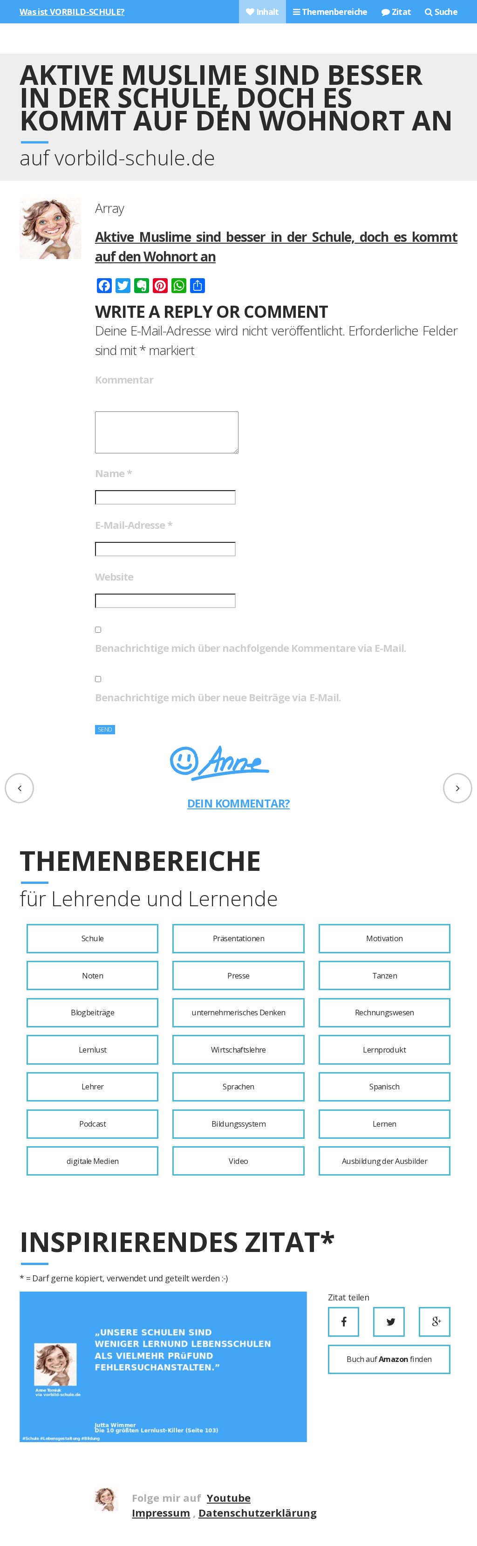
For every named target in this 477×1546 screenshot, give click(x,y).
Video (238, 1161)
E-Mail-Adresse (133, 525)
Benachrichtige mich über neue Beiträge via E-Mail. (218, 697)
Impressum (161, 1512)
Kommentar (124, 379)
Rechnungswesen (384, 1012)
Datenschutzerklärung (257, 1512)
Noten (92, 976)
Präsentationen (238, 938)
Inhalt (266, 11)
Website (114, 576)
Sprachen (238, 1086)
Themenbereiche (334, 11)
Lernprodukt (384, 1050)
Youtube (229, 1498)
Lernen (384, 1124)
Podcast (92, 1124)
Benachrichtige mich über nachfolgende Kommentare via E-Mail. (250, 648)
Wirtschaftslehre (238, 1050)
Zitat (400, 11)
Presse (238, 976)
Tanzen (384, 976)
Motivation (384, 938)
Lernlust (92, 1050)
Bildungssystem (238, 1124)
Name (113, 473)
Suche (445, 11)
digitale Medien (92, 1161)
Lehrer (93, 1086)
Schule (93, 938)
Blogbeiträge (92, 1012)
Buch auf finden (389, 1359)
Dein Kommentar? (238, 803)
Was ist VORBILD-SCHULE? (72, 11)
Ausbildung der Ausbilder (384, 1161)
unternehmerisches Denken (238, 1012)
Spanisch (384, 1086)
